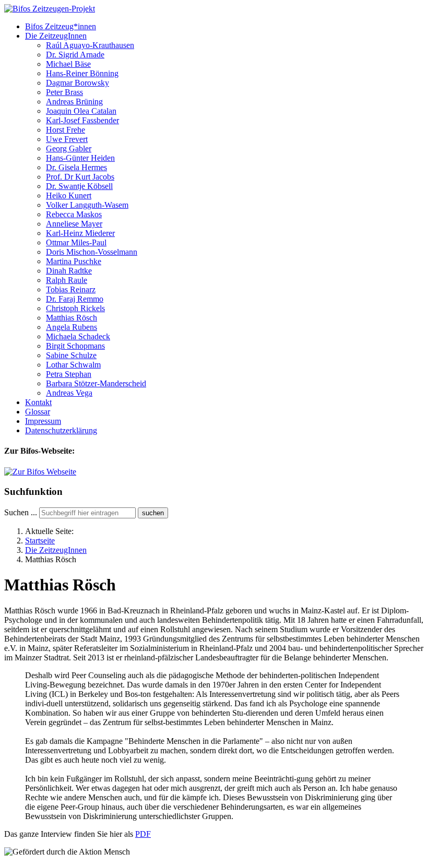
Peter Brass (64, 92)
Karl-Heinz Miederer (80, 233)
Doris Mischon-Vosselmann (91, 251)
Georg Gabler (68, 148)
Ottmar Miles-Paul (76, 242)
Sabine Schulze (71, 355)
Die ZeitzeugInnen (56, 35)
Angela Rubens (71, 327)
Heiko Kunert (68, 195)
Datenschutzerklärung (61, 430)
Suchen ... (20, 512)
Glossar (37, 411)
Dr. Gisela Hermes (76, 167)
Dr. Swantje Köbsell (79, 186)
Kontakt (38, 402)
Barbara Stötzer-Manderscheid (96, 383)
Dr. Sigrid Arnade (75, 54)
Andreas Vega (69, 392)
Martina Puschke (73, 261)
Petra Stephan (68, 374)
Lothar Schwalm (73, 364)
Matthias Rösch (71, 317)
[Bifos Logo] (40, 471)
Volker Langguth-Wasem (87, 204)
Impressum (43, 421)
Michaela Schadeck (78, 336)
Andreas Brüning (74, 101)
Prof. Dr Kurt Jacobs (80, 176)
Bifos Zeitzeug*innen (60, 26)
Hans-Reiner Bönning (82, 73)
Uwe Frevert (67, 139)
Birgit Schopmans (75, 345)
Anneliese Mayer (74, 223)
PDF (143, 834)
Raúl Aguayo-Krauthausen (90, 45)
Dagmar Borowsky (77, 82)
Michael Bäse (68, 64)
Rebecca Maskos (74, 214)
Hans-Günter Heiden (80, 157)
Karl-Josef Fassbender (82, 120)
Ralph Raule (66, 280)
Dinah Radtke (69, 270)
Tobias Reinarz (71, 289)
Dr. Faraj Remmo (74, 298)
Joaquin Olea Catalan (81, 110)
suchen (153, 513)
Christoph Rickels (75, 308)
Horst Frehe (65, 129)
